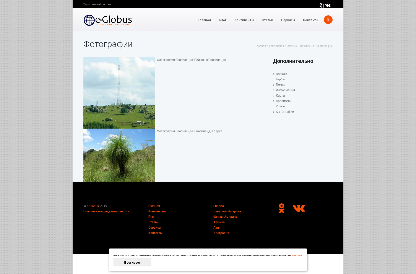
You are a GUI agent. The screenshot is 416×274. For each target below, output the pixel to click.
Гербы (280, 79)
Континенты (244, 20)
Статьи (267, 20)
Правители (283, 101)
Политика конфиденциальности (106, 211)
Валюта (281, 74)
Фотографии (285, 111)
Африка (219, 222)
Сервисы (154, 227)
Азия (217, 227)
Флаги (280, 106)
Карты (280, 95)
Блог (222, 20)
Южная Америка (225, 216)
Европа (218, 206)
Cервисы (288, 20)
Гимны (280, 84)
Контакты (310, 20)
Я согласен (132, 262)
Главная (204, 20)
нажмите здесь (297, 255)
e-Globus (93, 206)
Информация (285, 90)
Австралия (221, 233)
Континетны (157, 211)
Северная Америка (227, 211)
